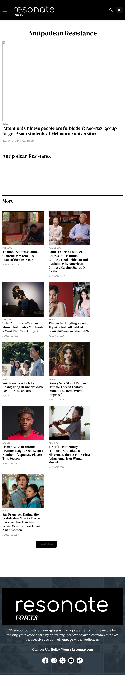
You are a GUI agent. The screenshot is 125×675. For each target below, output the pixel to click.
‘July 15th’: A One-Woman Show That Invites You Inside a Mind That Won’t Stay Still (23, 327)
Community (55, 248)
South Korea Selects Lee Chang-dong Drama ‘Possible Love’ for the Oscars (23, 387)
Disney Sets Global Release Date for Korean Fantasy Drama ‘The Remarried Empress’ (68, 389)
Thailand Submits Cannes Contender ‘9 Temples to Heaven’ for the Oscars (20, 256)
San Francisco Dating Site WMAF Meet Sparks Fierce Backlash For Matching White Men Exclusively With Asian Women (22, 522)
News (5, 124)
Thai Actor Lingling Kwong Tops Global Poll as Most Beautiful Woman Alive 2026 (69, 327)
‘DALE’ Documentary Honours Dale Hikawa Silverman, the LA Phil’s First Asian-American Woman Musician (69, 454)
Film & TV (7, 248)
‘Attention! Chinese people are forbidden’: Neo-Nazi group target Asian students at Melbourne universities (59, 131)
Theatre (6, 319)
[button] (46, 544)
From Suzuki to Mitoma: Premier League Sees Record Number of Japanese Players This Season (22, 452)
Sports (6, 443)
